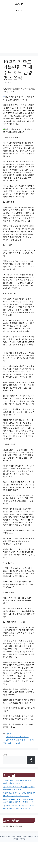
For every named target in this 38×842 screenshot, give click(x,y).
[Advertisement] (19, 34)
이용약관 (23, 839)
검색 (5, 755)
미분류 (8, 734)
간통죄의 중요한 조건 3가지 (17, 737)
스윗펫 (19, 3)
